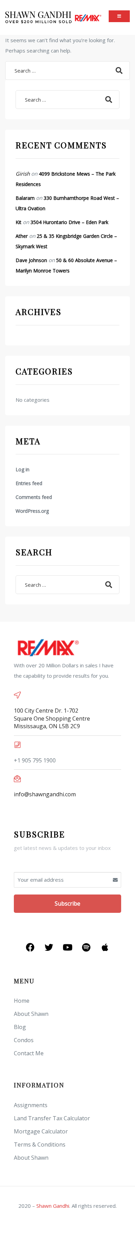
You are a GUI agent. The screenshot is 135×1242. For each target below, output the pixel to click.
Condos (24, 1040)
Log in (22, 469)
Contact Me (29, 1053)
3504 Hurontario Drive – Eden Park (69, 222)
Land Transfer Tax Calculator (52, 1118)
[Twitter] (48, 947)
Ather (22, 236)
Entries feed (29, 483)
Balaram (25, 198)
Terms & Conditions (39, 1144)
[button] (119, 16)
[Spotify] (86, 947)
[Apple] (105, 947)
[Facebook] (30, 947)
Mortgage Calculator (41, 1131)
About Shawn (31, 1014)
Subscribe (67, 903)
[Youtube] (67, 947)
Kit (18, 222)
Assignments (30, 1105)
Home (21, 1000)
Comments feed (34, 497)
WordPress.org (32, 511)
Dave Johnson (31, 260)
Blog (20, 1027)
